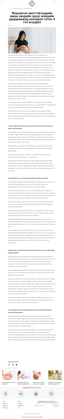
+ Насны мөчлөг (17, 8)
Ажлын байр (4, 403)
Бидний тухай (5, 405)
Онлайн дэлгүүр (21, 405)
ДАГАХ (55, 405)
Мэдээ (3, 401)
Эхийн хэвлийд (28, 8)
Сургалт (19, 401)
